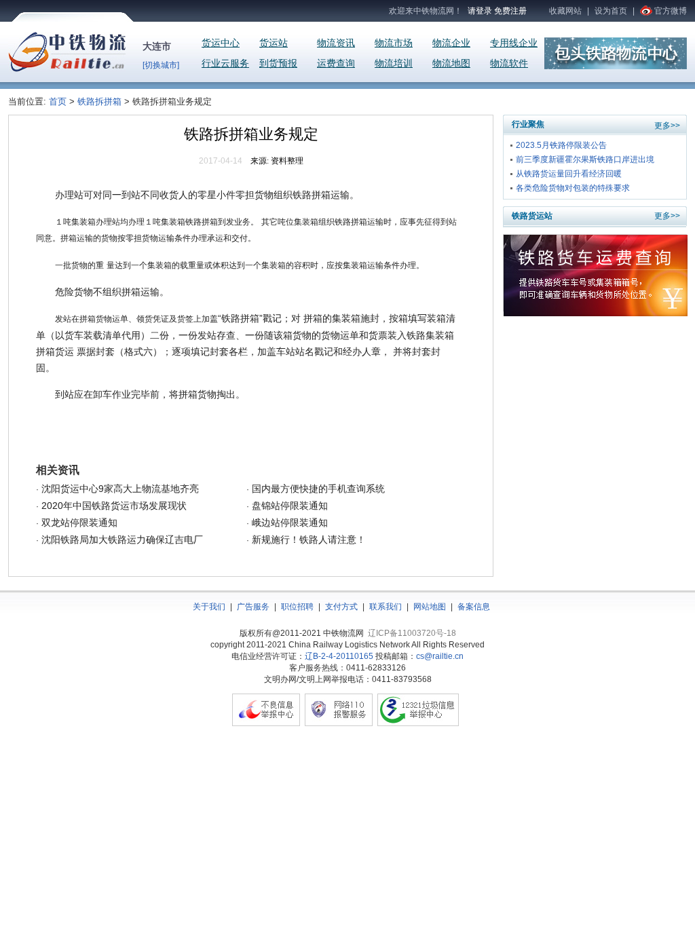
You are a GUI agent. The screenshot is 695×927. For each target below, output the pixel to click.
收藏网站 (565, 11)
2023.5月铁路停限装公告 (561, 145)
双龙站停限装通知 (78, 522)
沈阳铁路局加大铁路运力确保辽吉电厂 (121, 539)
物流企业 (451, 43)
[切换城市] (161, 65)
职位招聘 (297, 606)
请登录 (480, 11)
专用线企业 (514, 43)
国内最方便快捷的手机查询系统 (317, 488)
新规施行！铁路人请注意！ (307, 539)
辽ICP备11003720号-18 (412, 633)
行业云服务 (225, 63)
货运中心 (221, 43)
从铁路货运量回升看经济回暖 (569, 173)
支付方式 (341, 606)
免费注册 (510, 11)
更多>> (667, 125)
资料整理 (287, 161)
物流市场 (394, 43)
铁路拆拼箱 (99, 101)
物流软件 (509, 63)
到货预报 (278, 63)
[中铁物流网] (67, 69)
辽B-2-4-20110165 (339, 656)
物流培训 (394, 63)
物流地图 (451, 63)
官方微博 (670, 11)
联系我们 (385, 606)
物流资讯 (336, 43)
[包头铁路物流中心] (615, 66)
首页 (59, 101)
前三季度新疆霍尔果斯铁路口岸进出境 (585, 159)
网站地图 (429, 606)
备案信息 (473, 606)
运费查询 (336, 63)
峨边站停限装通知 (288, 522)
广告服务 (253, 606)
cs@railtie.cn (440, 656)
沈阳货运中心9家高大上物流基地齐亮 (119, 488)
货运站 (273, 43)
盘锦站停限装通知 (288, 505)
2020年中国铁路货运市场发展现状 (113, 505)
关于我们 (209, 606)
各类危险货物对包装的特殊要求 (573, 188)
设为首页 (611, 11)
